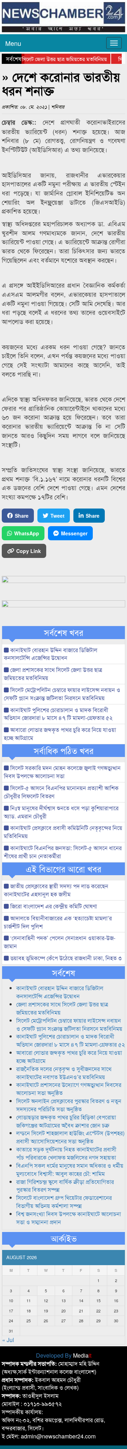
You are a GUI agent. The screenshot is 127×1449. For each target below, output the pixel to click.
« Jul (8, 1340)
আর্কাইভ (64, 1238)
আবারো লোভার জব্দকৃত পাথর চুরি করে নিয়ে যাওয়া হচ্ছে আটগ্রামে (60, 734)
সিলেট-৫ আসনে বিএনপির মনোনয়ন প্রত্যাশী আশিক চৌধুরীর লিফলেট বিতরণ (61, 792)
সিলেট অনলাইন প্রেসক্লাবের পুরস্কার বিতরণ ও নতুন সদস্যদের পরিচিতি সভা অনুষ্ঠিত (68, 1105)
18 (28, 1310)
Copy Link (28, 550)
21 (81, 1310)
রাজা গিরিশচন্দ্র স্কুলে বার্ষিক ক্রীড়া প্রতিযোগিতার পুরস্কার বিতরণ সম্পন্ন (65, 1186)
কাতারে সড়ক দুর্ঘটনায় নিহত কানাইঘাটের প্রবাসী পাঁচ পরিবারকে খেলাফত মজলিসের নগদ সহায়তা (66, 1153)
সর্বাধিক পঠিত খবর (63, 750)
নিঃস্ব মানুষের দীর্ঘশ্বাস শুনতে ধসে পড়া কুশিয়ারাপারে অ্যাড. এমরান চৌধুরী (61, 812)
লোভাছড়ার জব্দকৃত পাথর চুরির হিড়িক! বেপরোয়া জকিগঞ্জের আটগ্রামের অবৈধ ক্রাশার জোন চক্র (66, 1121)
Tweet (57, 515)
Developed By (63, 1355)
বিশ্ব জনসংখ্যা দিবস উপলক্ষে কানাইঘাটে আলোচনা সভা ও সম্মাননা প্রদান (68, 1218)
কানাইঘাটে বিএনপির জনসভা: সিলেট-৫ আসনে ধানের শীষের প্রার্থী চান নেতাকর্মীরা (63, 852)
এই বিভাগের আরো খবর (63, 868)
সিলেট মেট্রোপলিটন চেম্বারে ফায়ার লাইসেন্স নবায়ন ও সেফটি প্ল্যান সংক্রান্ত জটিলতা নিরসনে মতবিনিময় (62, 694)
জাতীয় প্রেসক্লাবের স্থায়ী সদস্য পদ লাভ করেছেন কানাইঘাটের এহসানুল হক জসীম (56, 890)
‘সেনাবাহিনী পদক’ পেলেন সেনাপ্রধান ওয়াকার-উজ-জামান (59, 942)
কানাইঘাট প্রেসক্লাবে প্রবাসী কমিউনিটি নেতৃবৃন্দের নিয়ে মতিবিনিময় (63, 832)
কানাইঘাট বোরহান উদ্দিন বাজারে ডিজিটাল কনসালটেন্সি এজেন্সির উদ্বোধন (50, 654)
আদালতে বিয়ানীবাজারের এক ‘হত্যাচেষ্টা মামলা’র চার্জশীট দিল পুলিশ (58, 922)
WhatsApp (26, 533)
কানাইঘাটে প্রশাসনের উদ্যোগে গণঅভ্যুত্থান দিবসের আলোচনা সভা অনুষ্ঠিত (68, 1089)
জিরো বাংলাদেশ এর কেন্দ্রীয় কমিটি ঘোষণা (53, 906)
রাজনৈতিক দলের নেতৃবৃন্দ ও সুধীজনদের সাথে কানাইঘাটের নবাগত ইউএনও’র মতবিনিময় (63, 1073)
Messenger (74, 533)
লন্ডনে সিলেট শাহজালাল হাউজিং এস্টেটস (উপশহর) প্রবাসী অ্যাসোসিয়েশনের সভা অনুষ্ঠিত (70, 1137)
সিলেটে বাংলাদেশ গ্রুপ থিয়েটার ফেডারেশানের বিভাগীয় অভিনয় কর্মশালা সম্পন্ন (64, 1202)
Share (22, 515)
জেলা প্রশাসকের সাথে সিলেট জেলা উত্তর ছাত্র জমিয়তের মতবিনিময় (53, 674)
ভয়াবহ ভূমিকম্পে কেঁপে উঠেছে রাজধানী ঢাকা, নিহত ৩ (65, 958)
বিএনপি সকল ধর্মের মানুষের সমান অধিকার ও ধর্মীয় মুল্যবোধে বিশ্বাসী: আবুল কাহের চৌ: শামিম (69, 1169)
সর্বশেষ (63, 972)
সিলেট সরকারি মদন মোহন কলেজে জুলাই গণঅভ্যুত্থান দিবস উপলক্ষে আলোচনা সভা (62, 772)
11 (28, 1300)
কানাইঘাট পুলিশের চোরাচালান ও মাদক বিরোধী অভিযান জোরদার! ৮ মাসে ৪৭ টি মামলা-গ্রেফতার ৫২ (58, 714)
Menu (13, 43)
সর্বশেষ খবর (63, 632)
